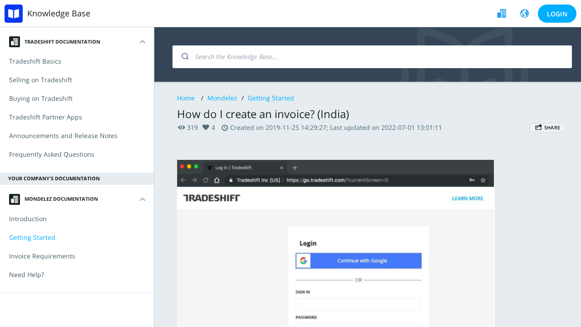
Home (186, 98)
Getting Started (271, 98)
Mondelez (222, 98)
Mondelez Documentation (61, 198)
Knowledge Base (58, 13)
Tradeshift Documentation (62, 41)
